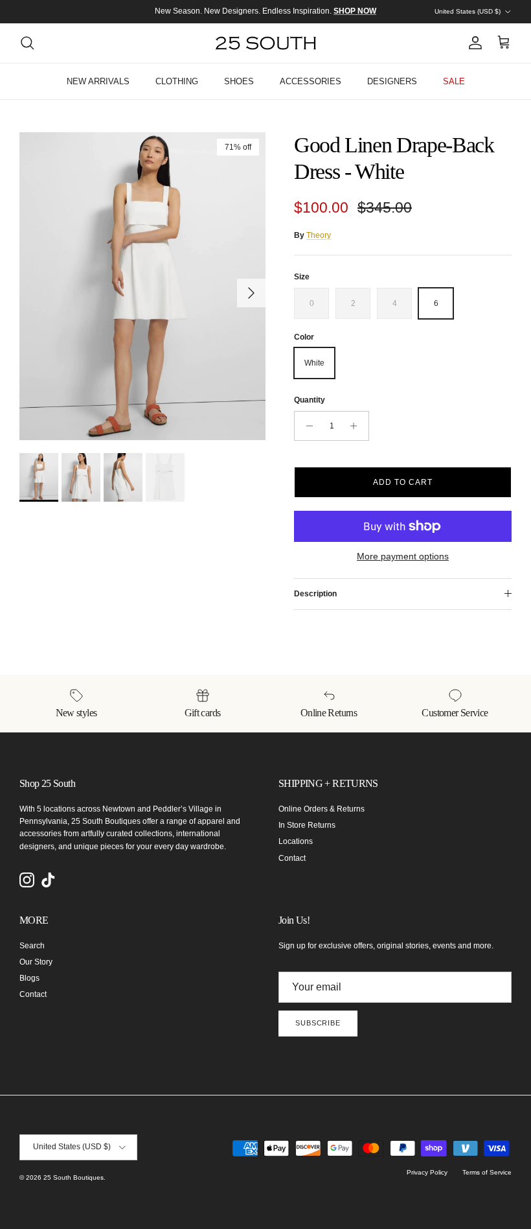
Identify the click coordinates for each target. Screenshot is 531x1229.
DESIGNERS (392, 81)
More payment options (403, 556)
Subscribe (318, 1023)
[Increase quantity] (357, 426)
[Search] (27, 43)
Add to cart (403, 482)
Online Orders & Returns (321, 808)
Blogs (29, 978)
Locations (295, 841)
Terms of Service (487, 1172)
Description (315, 593)
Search (32, 945)
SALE (454, 81)
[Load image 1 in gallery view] (142, 286)
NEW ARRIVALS (98, 81)
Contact (292, 858)
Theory (318, 235)
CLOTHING (176, 81)
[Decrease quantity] (306, 426)
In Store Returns (306, 825)
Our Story (35, 961)
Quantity (309, 399)
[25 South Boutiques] (266, 43)
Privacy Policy (427, 1172)
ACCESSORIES (310, 81)
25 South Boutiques (73, 1177)
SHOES (239, 81)
